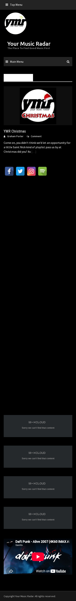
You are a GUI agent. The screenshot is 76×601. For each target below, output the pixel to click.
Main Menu (16, 61)
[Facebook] (9, 171)
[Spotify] (42, 171)
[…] (33, 151)
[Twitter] (20, 171)
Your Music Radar (29, 44)
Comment (36, 136)
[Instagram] (31, 171)
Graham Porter (15, 136)
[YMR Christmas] (38, 105)
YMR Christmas (15, 131)
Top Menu (16, 4)
